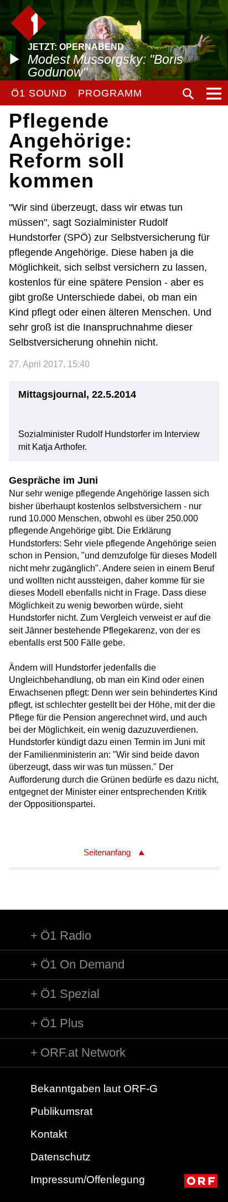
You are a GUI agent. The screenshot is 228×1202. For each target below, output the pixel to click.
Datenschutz (60, 1157)
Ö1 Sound (39, 93)
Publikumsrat (61, 1111)
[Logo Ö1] (28, 23)
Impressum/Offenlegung (87, 1179)
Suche (188, 93)
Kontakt (48, 1134)
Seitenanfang (107, 852)
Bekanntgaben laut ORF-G (94, 1088)
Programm (110, 93)
